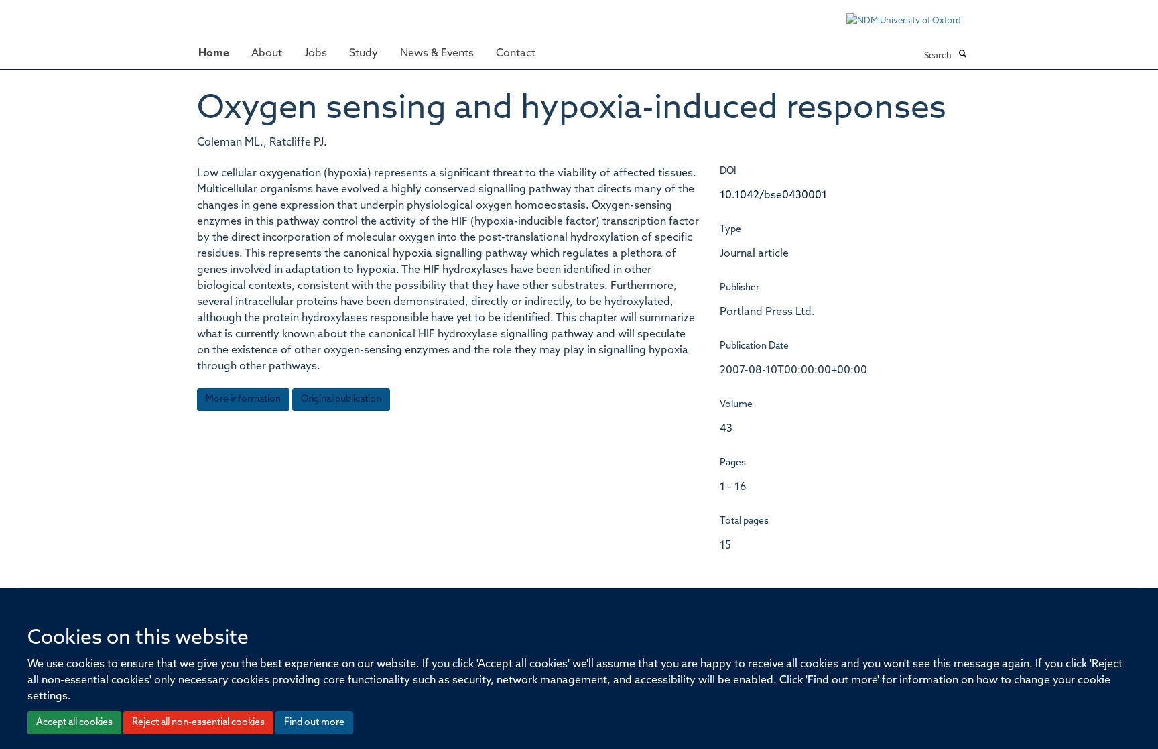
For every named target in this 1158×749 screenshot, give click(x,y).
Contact (515, 53)
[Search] (962, 55)
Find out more (314, 722)
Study (363, 53)
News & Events (437, 53)
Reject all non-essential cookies (198, 722)
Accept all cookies (74, 722)
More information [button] (243, 399)
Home (213, 53)
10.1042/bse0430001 (773, 195)
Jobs (315, 53)
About (266, 53)
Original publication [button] (341, 399)
